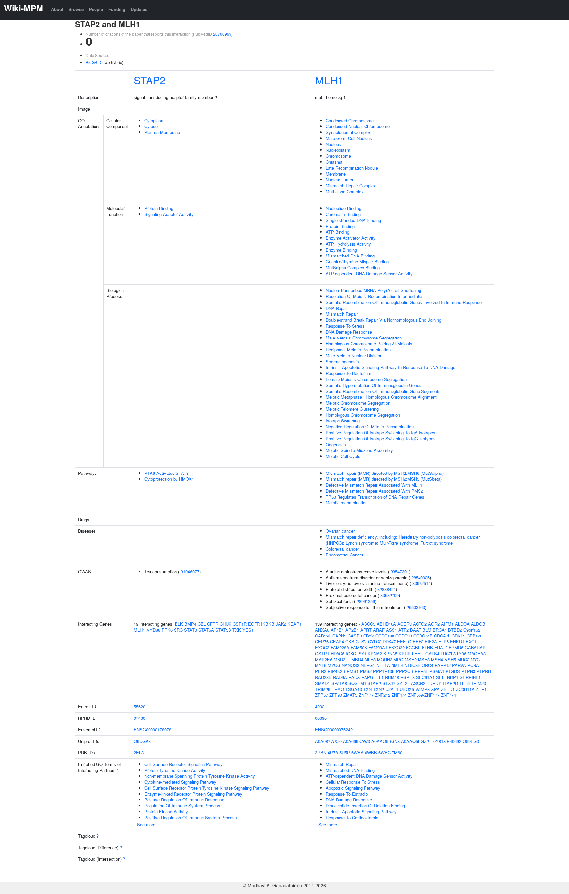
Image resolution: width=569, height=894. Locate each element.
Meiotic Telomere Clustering (352, 409)
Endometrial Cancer (344, 555)
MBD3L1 (342, 659)
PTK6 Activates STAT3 (166, 473)
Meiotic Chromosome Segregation (358, 403)
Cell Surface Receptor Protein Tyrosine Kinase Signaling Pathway (206, 788)
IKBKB (267, 624)
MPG (398, 659)
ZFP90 (335, 695)
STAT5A (206, 630)
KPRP (405, 653)
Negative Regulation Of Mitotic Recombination (370, 426)
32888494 (386, 589)
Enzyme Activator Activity (351, 238)
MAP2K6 (323, 659)
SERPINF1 (470, 677)
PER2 (320, 671)
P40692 (454, 741)
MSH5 (450, 659)
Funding (116, 9)
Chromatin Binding (343, 214)
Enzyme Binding (341, 250)
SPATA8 (339, 683)
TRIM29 (322, 689)
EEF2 (418, 641)
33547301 (400, 571)
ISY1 (361, 653)
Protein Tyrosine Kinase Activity (174, 770)
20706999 (222, 34)
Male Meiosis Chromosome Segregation (364, 338)
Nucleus (333, 144)
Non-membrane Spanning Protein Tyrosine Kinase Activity (199, 776)
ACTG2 (420, 624)
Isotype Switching (343, 421)
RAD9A (340, 677)
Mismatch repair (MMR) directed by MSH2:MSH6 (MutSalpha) (385, 473)
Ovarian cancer (340, 531)
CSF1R (240, 624)
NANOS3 (350, 665)
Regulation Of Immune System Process (182, 805)
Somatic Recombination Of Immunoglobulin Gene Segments (383, 391)
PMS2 (366, 671)
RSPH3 (407, 677)
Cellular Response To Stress (353, 782)
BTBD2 (455, 630)
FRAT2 (440, 647)
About (57, 9)
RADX (354, 677)
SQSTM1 (357, 683)
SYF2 (402, 683)
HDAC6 (337, 653)
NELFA (383, 665)
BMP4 (190, 624)
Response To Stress (345, 326)
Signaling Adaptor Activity (169, 214)
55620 (139, 706)
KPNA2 (375, 653)
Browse (76, 9)
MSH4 (437, 659)
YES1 (248, 630)
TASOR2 (417, 683)
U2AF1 (391, 689)
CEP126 (474, 636)
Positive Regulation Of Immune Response (184, 800)
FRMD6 (456, 647)
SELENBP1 (447, 677)
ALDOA (462, 624)
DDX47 (389, 641)
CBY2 (368, 636)
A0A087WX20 (328, 741)
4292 (319, 706)
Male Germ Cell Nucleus (349, 138)
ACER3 (404, 624)
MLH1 (329, 79)
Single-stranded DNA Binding (353, 220)
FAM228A (340, 647)
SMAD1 (322, 683)
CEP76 (322, 641)
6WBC (384, 752)
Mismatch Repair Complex (351, 185)
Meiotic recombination (346, 503)
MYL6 (320, 665)
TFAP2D (450, 683)
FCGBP (413, 647)
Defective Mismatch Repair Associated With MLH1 (374, 485)
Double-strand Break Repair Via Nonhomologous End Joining (383, 320)
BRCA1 (440, 630)
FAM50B (359, 647)
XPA (435, 689)
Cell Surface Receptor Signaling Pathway (183, 764)
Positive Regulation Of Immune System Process (190, 817)
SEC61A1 (425, 677)
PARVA (459, 665)
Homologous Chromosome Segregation (363, 415)
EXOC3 (322, 647)
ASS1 (391, 630)
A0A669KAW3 (356, 741)
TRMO (338, 689)
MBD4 (357, 659)
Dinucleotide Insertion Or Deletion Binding (365, 805)
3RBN (320, 752)
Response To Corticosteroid (352, 817)
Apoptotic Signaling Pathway (353, 788)
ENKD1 (457, 641)
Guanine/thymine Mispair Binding (357, 261)
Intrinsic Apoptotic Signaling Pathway (361, 811)
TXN (367, 689)
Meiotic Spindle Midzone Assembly (359, 450)
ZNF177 (366, 695)
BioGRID (93, 62)
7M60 (397, 752)
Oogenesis (336, 444)
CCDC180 (384, 636)
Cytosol (151, 126)
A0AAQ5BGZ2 (415, 741)
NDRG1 (368, 665)
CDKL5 (458, 636)
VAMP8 (422, 689)
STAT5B (223, 630)
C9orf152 (471, 630)
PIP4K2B (336, 671)
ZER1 (481, 689)
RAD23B (323, 677)
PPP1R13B (384, 671)
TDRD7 (434, 683)
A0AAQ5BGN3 (385, 741)
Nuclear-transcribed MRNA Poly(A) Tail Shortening (373, 290)
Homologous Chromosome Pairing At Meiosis (369, 343)
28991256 (366, 601)
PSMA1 (436, 671)
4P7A (333, 752)
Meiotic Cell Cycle (343, 456)
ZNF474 (399, 695)
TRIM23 (478, 683)
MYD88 (153, 630)
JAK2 (281, 624)
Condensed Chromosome (350, 120)
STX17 (388, 683)
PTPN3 (468, 671)
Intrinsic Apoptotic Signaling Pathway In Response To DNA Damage (390, 367)
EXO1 (471, 641)
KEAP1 (294, 624)
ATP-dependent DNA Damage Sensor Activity (369, 273)
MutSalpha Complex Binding (353, 267)
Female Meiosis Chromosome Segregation (366, 379)
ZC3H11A (465, 689)
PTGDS (453, 671)
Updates (139, 9)
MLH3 (370, 659)
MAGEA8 (477, 653)
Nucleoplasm (338, 150)
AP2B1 (352, 630)
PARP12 (443, 665)
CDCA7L (442, 636)
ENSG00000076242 (334, 729)
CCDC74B (423, 636)
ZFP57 (321, 695)
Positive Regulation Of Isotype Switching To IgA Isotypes (380, 432)
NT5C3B (412, 665)
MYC (475, 659)
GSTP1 (322, 653)
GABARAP (475, 647)
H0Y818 (438, 741)
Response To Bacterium (348, 373)
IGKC (351, 653)
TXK (236, 630)
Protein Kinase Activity (166, 811)
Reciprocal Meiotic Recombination (358, 349)
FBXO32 (397, 647)
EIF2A (431, 641)
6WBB (371, 752)
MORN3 (384, 659)
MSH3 (424, 659)
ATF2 (403, 630)
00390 (321, 718)
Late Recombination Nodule (352, 168)
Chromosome (338, 156)
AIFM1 (447, 624)
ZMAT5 (350, 695)
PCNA (473, 665)
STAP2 (150, 79)
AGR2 (434, 624)
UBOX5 (407, 689)
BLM (426, 630)
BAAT (415, 630)
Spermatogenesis (342, 361)
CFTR (212, 624)
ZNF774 (448, 695)
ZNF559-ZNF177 (424, 695)
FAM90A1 (377, 647)
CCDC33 (403, 636)
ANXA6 (322, 630)
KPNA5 (390, 653)
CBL (202, 624)
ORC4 (427, 665)
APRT (366, 630)
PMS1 (353, 671)
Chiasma (334, 162)
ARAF (379, 630)
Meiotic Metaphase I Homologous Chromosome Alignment (381, 397)
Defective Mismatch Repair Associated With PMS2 (374, 491)
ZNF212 (382, 695)
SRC (178, 630)
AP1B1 (337, 630)
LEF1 (417, 653)
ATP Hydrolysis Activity (348, 244)
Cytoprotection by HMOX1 (169, 479)
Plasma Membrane (162, 132)
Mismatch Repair (342, 314)
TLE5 (464, 683)
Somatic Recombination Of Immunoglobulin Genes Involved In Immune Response (404, 302)
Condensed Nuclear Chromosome (358, 126)
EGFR (254, 624)
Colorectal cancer (342, 549)
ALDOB (478, 624)
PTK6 (167, 630)
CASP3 (355, 636)
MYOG (334, 665)
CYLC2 (374, 641)
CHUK (225, 624)
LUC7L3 (448, 653)
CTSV (361, 641)
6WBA (357, 752)
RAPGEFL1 (372, 677)
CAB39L (323, 636)
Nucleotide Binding (343, 208)
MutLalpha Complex (345, 191)
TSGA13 (353, 689)
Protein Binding (158, 208)
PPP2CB (404, 671)
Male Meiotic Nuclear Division (354, 355)
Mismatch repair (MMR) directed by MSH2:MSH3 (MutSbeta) (384, 479)
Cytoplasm (154, 120)
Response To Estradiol (347, 794)
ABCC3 (368, 624)
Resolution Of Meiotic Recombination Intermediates (375, 296)
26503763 (416, 607)
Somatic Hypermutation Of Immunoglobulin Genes (373, 385)
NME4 (397, 665)
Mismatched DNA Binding (350, 256)
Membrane (336, 174)
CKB (349, 641)
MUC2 (463, 659)
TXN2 (378, 689)
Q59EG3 (471, 741)
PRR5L (421, 671)
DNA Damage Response (349, 332)
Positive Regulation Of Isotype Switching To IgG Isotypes (381, 438)
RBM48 (392, 677)
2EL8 (139, 752)
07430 (139, 718)
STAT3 (190, 630)
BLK (179, 624)
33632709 (389, 595)
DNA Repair (337, 308)
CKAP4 (337, 641)
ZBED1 (448, 689)
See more (146, 824)
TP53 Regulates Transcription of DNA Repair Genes (375, 497)
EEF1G (404, 641)
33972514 (421, 583)
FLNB (427, 647)
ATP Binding (337, 232)
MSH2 (411, 659)
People (96, 9)
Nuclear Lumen (340, 179)
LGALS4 (431, 653)
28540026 (420, 577)
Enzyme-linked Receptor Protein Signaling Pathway (193, 794)
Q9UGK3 (142, 741)
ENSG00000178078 (152, 729)
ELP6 (443, 641)
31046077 (190, 571)
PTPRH (483, 671)
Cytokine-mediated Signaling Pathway (180, 782)
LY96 (461, 653)
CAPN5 (339, 636)
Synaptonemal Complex (348, 132)
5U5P (344, 752)
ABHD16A (386, 624)
